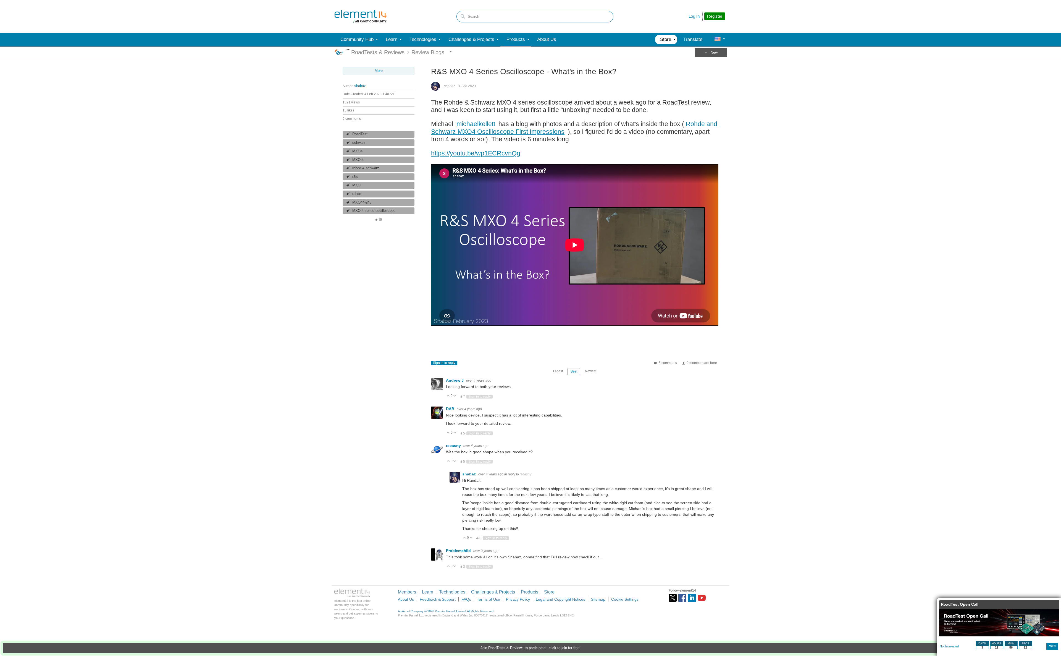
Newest (590, 371)
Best (574, 371)
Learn (427, 592)
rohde (356, 194)
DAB (450, 409)
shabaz (360, 86)
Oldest (558, 371)
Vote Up (448, 396)
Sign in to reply (444, 363)
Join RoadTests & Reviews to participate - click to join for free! (530, 648)
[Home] (360, 16)
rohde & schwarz (365, 168)
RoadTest (359, 134)
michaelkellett (475, 123)
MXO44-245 (361, 202)
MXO (356, 185)
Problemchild (459, 550)
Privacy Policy (518, 599)
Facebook (682, 598)
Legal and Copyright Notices (560, 599)
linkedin (692, 598)
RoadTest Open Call (959, 604)
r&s (355, 177)
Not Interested (949, 646)
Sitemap (598, 599)
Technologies (452, 592)
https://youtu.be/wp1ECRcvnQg (475, 153)
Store (549, 592)
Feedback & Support (438, 599)
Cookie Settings (625, 599)
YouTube (702, 598)
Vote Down (455, 396)
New (714, 52)
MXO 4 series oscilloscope (373, 211)
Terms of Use (488, 599)
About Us (406, 599)
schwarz (359, 143)
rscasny (454, 445)
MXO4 (357, 151)
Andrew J (455, 380)
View (1052, 645)
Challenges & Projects (493, 592)
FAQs (466, 599)
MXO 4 (358, 160)
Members (407, 592)
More (348, 49)
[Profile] (717, 39)
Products (529, 592)
